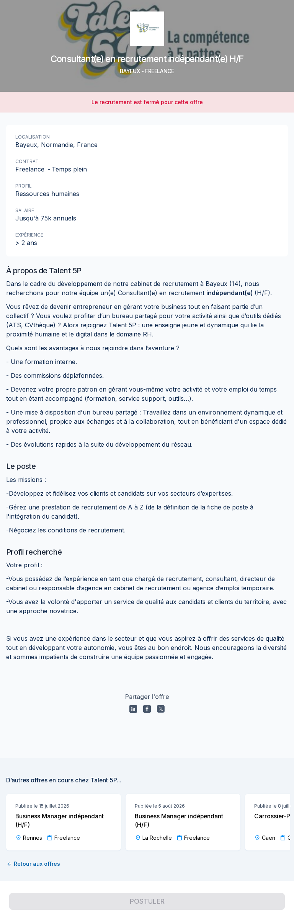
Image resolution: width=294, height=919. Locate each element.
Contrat (27, 161)
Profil (23, 186)
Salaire (24, 210)
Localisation (32, 137)
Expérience (29, 235)
